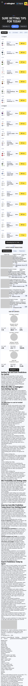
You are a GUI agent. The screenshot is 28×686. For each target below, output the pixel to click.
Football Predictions (6, 649)
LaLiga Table (4, 657)
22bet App (3, 643)
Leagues (3, 661)
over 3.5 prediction (14, 431)
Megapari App (4, 647)
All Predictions (7, 251)
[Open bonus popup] (25, 3)
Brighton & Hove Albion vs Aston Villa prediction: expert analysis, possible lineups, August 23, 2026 (17, 273)
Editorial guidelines (12, 638)
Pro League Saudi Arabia (7, 665)
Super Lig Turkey (5, 663)
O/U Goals (15, 32)
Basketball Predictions (6, 651)
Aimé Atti (14, 360)
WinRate (3, 672)
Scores (2, 671)
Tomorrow (22, 251)
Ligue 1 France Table (6, 659)
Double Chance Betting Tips (8, 471)
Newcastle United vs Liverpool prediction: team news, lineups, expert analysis (18, 303)
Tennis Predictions (5, 611)
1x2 (9, 32)
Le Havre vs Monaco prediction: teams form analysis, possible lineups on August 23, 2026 (17, 292)
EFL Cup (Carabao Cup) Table (8, 655)
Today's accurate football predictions (10, 598)
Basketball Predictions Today (8, 605)
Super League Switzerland (7, 668)
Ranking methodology (18, 638)
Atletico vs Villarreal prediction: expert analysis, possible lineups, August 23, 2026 (18, 282)
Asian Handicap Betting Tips (8, 454)
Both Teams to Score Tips (7, 434)
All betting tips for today (12, 242)
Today (14, 251)
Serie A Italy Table (5, 660)
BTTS (21, 32)
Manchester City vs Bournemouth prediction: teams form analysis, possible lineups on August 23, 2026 (20, 259)
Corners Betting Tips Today (8, 462)
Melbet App (4, 644)
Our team (5, 638)
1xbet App (3, 642)
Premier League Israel (6, 664)
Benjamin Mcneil (14, 324)
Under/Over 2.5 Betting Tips (8, 425)
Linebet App (4, 646)
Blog (2, 673)
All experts (13, 369)
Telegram (20, 3)
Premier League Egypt (6, 669)
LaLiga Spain (13, 279)
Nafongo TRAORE (14, 342)
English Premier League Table (8, 656)
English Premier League (17, 255)
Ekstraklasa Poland (6, 667)
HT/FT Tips (3, 445)
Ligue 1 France (12, 289)
